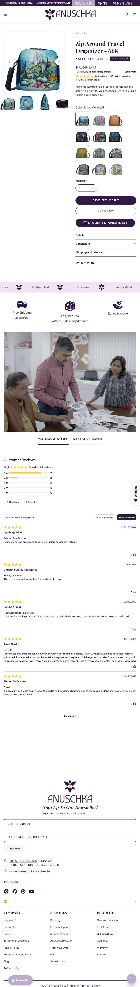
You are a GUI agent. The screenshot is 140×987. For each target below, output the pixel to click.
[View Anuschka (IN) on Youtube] (31, 891)
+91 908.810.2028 (23, 861)
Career (7, 934)
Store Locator (58, 961)
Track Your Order (59, 947)
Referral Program (60, 934)
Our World (9, 920)
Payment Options (60, 927)
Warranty (102, 947)
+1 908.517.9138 (21, 865)
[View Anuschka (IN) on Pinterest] (23, 891)
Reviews (102, 954)
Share (88, 263)
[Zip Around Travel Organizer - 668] (8, 102)
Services (58, 913)
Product (105, 913)
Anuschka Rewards (61, 940)
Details (79, 235)
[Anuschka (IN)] (70, 14)
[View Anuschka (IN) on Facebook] (15, 891)
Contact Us (10, 927)
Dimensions (82, 243)
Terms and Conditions (16, 940)
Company (12, 913)
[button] (126, 14)
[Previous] (9, 61)
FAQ (52, 954)
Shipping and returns (88, 252)
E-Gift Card (103, 927)
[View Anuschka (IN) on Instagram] (6, 891)
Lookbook (102, 940)
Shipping (55, 920)
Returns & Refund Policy (18, 954)
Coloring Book (105, 934)
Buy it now (106, 211)
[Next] (59, 61)
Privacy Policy (11, 947)
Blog (6, 961)
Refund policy (11, 968)
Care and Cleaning (107, 920)
